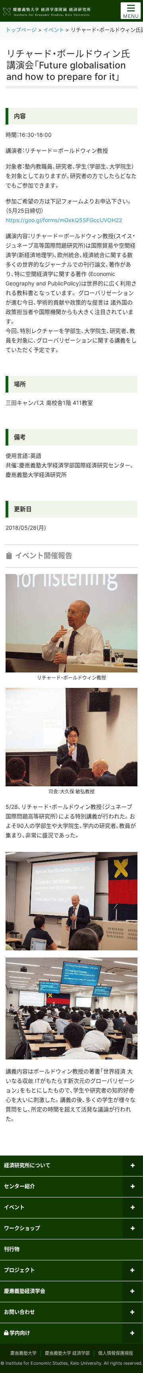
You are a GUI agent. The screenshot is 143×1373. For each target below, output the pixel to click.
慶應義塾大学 (23, 1353)
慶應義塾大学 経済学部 (67, 1353)
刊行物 (11, 1249)
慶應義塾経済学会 (24, 1291)
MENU (131, 16)
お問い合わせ (19, 1312)
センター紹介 (19, 1186)
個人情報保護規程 (115, 1353)
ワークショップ (22, 1228)
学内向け (19, 1333)
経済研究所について (27, 1165)
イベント (14, 1207)
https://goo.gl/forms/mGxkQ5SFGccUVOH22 (64, 220)
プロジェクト (19, 1270)
